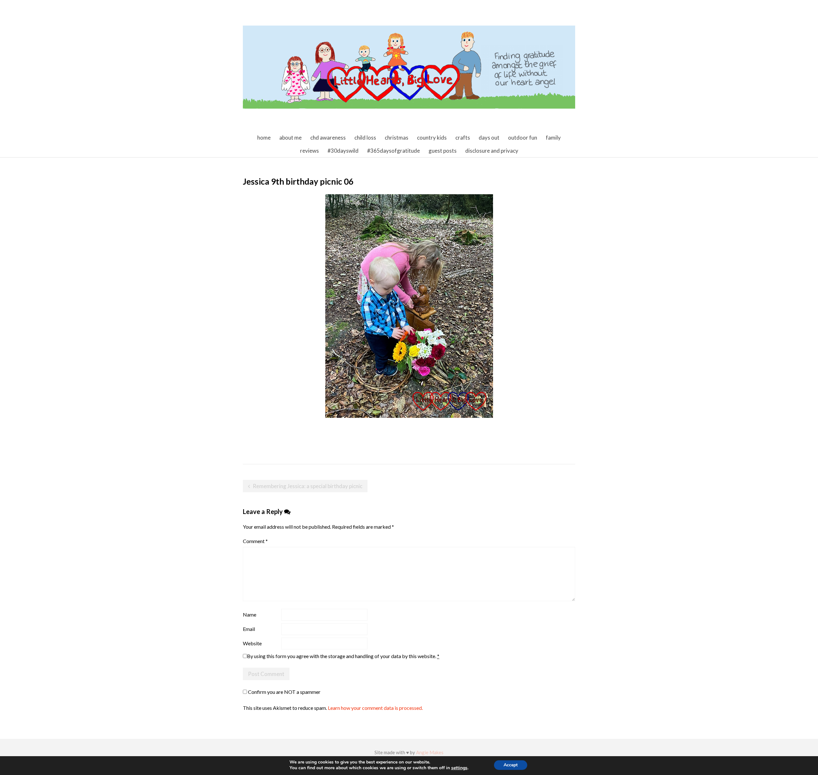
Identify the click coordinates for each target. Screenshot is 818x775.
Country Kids (432, 137)
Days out (489, 137)
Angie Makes (430, 752)
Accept (511, 765)
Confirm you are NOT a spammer (283, 692)
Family (553, 137)
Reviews (309, 150)
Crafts (462, 137)
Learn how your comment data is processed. (375, 708)
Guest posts (442, 150)
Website (252, 643)
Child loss (365, 137)
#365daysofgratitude (393, 150)
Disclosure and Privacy (491, 150)
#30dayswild (343, 150)
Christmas (396, 137)
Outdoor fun (522, 137)
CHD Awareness (328, 137)
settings (459, 768)
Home (264, 137)
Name (249, 614)
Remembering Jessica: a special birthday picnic (307, 486)
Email (249, 629)
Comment (255, 541)
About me (290, 137)
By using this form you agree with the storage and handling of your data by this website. (343, 656)
